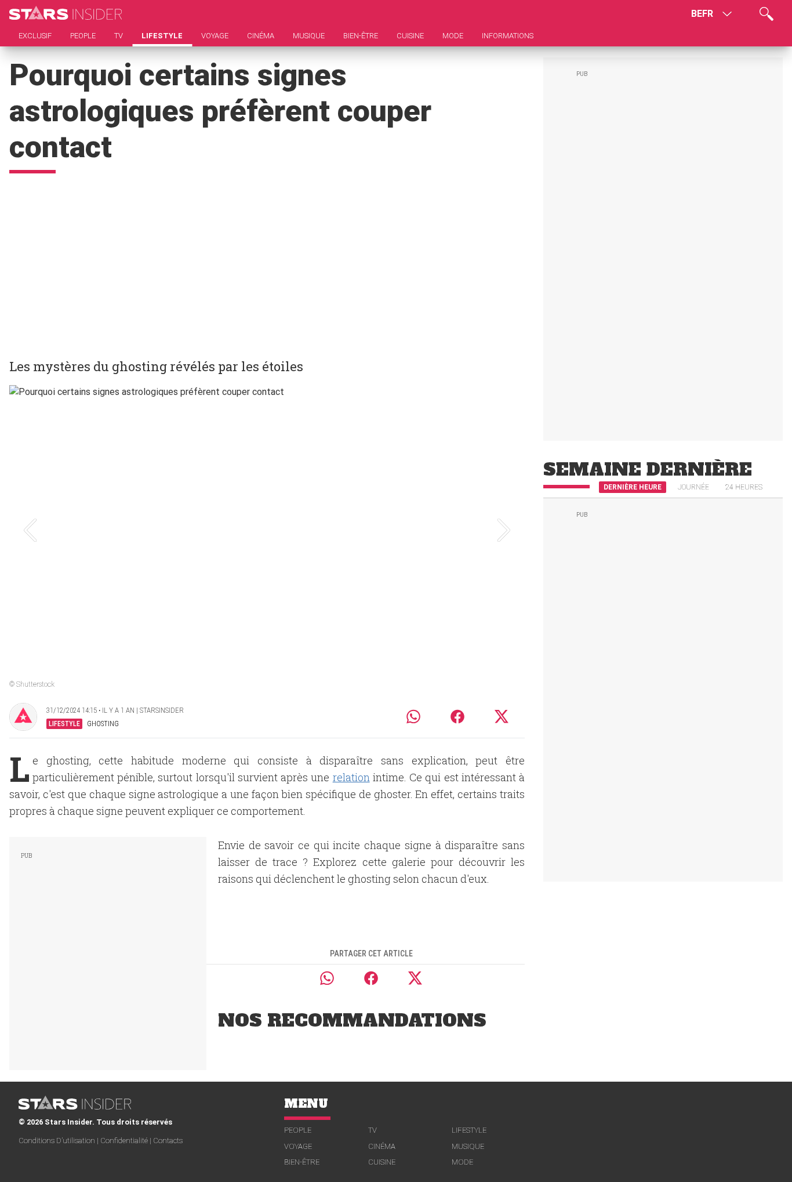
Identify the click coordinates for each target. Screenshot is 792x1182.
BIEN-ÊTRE (301, 1162)
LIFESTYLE (469, 1130)
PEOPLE (297, 1130)
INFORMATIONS (507, 35)
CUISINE (381, 1162)
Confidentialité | (126, 1140)
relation (351, 777)
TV (372, 1130)
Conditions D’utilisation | (59, 1140)
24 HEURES (743, 487)
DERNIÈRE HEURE (633, 487)
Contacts (168, 1140)
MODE (462, 1162)
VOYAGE (298, 1146)
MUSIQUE (468, 1146)
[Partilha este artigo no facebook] (457, 716)
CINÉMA (381, 1146)
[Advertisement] (267, 260)
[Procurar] (766, 14)
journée (693, 487)
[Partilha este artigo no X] (502, 716)
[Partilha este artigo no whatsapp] (413, 716)
